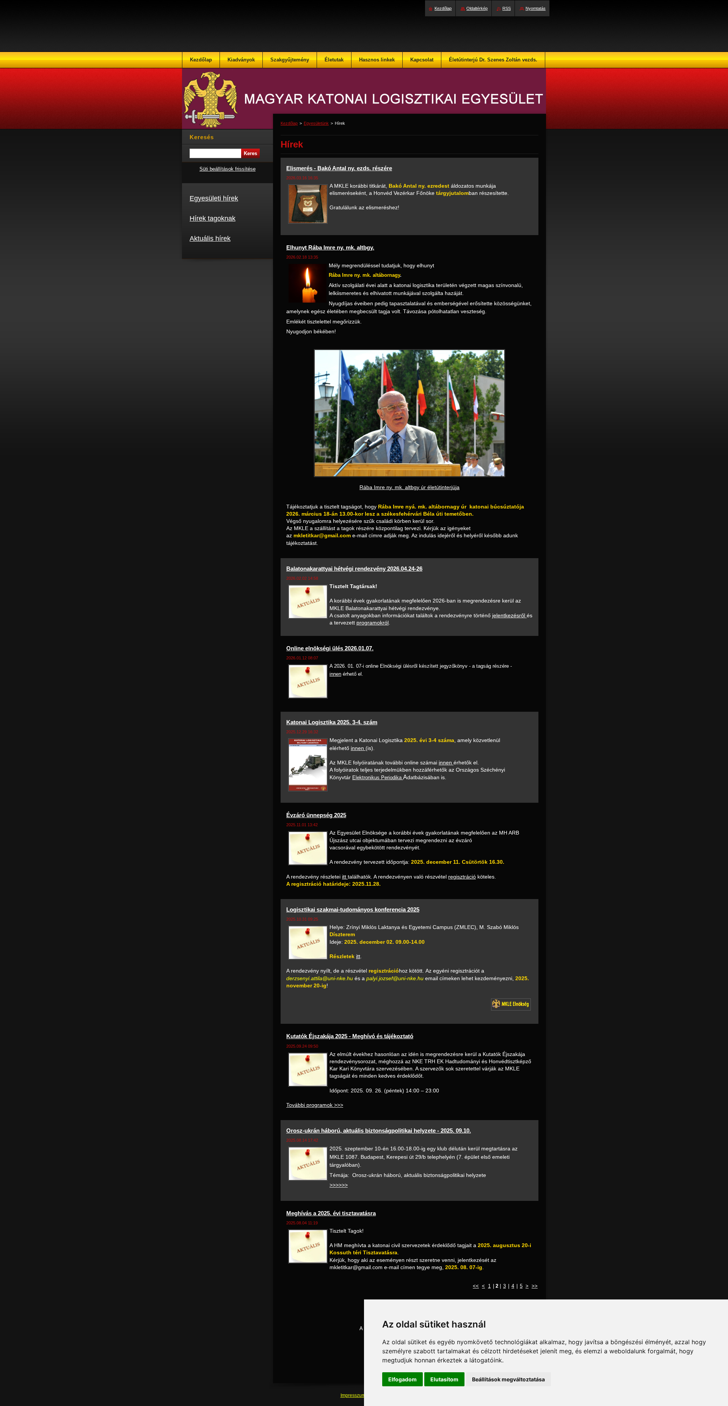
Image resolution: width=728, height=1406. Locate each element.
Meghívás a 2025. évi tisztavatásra (331, 1213)
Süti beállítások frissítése (227, 169)
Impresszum (353, 1395)
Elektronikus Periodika (377, 777)
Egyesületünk (316, 123)
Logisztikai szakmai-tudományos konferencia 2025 (352, 909)
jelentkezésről (509, 615)
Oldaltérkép (477, 8)
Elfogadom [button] (402, 1379)
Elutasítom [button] (444, 1379)
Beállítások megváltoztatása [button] (508, 1379)
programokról (372, 623)
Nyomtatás (536, 8)
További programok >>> (314, 1105)
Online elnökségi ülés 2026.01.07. (329, 648)
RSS (506, 8)
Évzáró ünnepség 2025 (316, 815)
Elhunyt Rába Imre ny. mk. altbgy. (330, 247)
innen (335, 674)
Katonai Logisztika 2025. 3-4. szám (331, 722)
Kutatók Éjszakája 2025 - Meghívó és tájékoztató (349, 1036)
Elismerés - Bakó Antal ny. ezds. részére (339, 168)
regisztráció (462, 877)
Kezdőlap (289, 123)
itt (345, 877)
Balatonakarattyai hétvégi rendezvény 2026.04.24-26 (354, 568)
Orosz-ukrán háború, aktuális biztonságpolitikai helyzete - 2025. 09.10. (378, 1130)
